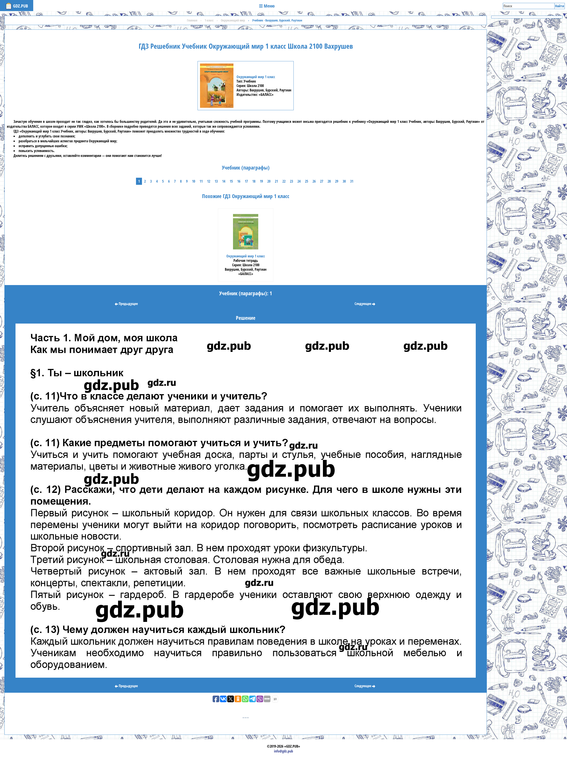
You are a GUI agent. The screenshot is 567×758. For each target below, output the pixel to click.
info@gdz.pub (283, 751)
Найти (559, 6)
